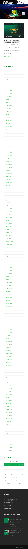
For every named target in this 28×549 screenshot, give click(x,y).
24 (5, 480)
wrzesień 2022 (9, 208)
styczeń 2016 (9, 444)
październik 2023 (9, 170)
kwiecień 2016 (9, 436)
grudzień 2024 (9, 129)
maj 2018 (8, 362)
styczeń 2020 (9, 303)
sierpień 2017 (9, 388)
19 (11, 477)
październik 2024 (9, 135)
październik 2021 (9, 241)
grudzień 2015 (9, 447)
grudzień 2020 (9, 270)
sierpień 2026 (9, 70)
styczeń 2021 (9, 267)
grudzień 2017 (9, 377)
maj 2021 (8, 256)
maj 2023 (8, 185)
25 (8, 480)
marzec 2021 (9, 262)
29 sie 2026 (13, 526)
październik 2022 (9, 205)
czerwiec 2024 (9, 146)
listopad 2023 (9, 167)
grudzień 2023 (9, 164)
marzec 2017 (9, 403)
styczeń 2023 (9, 197)
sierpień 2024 (9, 141)
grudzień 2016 (9, 412)
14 (16, 474)
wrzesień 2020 (9, 279)
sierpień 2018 (9, 353)
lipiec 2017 (8, 391)
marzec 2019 (9, 332)
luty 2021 (8, 264)
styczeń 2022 (9, 232)
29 (19, 480)
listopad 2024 (9, 132)
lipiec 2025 (8, 108)
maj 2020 (8, 291)
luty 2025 (8, 123)
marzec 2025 (9, 120)
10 (5, 474)
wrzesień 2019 (9, 315)
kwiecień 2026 (9, 82)
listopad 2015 (9, 450)
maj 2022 (8, 220)
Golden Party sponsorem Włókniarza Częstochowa (12, 41)
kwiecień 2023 (9, 188)
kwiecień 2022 (9, 223)
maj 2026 (8, 79)
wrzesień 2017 (9, 385)
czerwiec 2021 (9, 253)
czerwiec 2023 (9, 182)
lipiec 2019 (8, 321)
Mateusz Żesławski (15, 44)
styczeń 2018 (9, 374)
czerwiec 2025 (9, 111)
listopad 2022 (9, 203)
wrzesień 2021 (9, 244)
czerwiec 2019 (9, 323)
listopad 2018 (9, 344)
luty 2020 (8, 300)
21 (16, 477)
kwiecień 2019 (9, 329)
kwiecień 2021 (9, 259)
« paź (8, 483)
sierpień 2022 (9, 211)
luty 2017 (8, 406)
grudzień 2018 (9, 341)
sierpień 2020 (9, 282)
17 (5, 477)
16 (22, 474)
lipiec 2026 (8, 73)
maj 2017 (8, 397)
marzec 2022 (9, 226)
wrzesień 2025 (9, 102)
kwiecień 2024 (9, 152)
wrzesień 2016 (9, 421)
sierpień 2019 (9, 318)
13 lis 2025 (7, 44)
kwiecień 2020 (9, 294)
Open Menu (23, 13)
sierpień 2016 (9, 424)
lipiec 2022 (8, 214)
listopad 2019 (9, 309)
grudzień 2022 (9, 200)
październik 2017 (9, 382)
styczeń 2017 (9, 409)
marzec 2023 (9, 191)
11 (8, 474)
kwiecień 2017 (9, 400)
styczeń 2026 (9, 90)
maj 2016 (8, 433)
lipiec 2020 (8, 285)
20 (14, 477)
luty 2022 (8, 229)
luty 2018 (8, 371)
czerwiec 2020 (9, 288)
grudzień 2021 (9, 235)
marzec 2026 (9, 84)
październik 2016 (9, 418)
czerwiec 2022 (9, 217)
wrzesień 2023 (9, 173)
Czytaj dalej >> (7, 56)
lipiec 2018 (8, 356)
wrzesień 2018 (9, 350)
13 (14, 474)
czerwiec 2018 (9, 359)
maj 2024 (8, 149)
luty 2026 (8, 87)
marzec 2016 (9, 439)
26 (11, 480)
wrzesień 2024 (9, 138)
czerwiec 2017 (9, 394)
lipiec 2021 (8, 250)
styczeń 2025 (9, 126)
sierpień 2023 (9, 176)
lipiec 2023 (8, 179)
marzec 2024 (9, 155)
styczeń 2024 (9, 161)
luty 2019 (8, 335)
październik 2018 (9, 347)
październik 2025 (9, 99)
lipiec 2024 (8, 144)
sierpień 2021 (9, 247)
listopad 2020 (9, 273)
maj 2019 (8, 326)
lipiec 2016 (8, 427)
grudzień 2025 (9, 93)
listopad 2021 (9, 238)
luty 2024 (8, 158)
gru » (20, 483)
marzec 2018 (9, 368)
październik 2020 (9, 276)
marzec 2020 (9, 297)
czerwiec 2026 (9, 76)
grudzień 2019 (9, 306)
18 (8, 477)
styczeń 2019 (9, 338)
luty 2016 (8, 441)
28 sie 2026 (13, 537)
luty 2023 (8, 194)
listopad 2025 (9, 96)
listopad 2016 (9, 415)
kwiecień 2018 (9, 365)
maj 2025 (8, 114)
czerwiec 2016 (9, 430)
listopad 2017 (9, 380)
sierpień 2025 (9, 105)
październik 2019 (9, 312)
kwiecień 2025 (9, 117)
